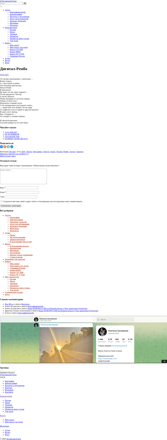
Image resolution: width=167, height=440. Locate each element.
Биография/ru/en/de (18, 12)
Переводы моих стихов (19, 39)
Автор (7, 10)
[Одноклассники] (4, 146)
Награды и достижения (19, 17)
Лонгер (46, 152)
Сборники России (17, 56)
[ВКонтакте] (1, 146)
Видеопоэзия (15, 248)
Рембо (65, 152)
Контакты (14, 25)
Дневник (13, 34)
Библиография (16, 14)
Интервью (14, 23)
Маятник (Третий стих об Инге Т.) (14, 154)
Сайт (2, 197)
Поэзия (13, 30)
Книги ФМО (15, 52)
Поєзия (8, 400)
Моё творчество (12, 277)
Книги (7, 43)
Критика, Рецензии (18, 21)
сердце (72, 152)
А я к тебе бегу (11, 132)
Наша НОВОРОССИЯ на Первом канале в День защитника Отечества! (57, 308)
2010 (23, 152)
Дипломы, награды (18, 222)
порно (52, 152)
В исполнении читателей (21, 242)
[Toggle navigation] (1, 6)
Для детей (14, 41)
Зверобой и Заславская (15, 259)
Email (3, 192)
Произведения (11, 28)
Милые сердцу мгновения (21, 255)
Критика (8, 388)
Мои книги (14, 45)
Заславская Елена (13, 439)
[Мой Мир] (11, 146)
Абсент (29, 152)
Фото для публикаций (19, 19)
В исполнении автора (19, 246)
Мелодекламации (17, 237)
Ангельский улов (12, 136)
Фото (7, 63)
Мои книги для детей (19, 47)
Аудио (7, 58)
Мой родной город (8, 156)
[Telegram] (8, 146)
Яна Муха (9, 304)
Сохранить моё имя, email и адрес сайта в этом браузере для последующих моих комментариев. (43, 201)
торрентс (80, 152)
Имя (2, 188)
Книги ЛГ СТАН (17, 54)
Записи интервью (17, 240)
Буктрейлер (15, 253)
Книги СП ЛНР (16, 50)
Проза (12, 32)
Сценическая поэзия (14, 292)
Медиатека (4, 426)
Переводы (14, 36)
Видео (7, 61)
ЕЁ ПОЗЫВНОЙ (12, 134)
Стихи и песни (16, 257)
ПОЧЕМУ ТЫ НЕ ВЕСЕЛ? (16, 139)
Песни (12, 235)
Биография (15, 218)
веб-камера (37, 152)
